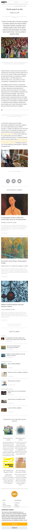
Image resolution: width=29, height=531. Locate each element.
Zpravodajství (9, 6)
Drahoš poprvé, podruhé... (14, 381)
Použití (16, 504)
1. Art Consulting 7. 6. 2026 (8, 309)
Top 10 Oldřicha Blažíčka (14, 363)
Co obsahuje (17, 502)
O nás (4, 502)
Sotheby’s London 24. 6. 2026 (8, 222)
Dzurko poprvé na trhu (20, 6)
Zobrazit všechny (14, 324)
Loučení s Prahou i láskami (14, 408)
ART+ (4, 6)
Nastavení (14, 527)
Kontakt (4, 504)
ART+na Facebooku (7, 505)
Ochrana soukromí (7, 507)
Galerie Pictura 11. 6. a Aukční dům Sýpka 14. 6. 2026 (14, 266)
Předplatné (16, 505)
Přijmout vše (14, 524)
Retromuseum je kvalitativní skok (16, 399)
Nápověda (16, 507)
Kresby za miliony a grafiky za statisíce (18, 372)
